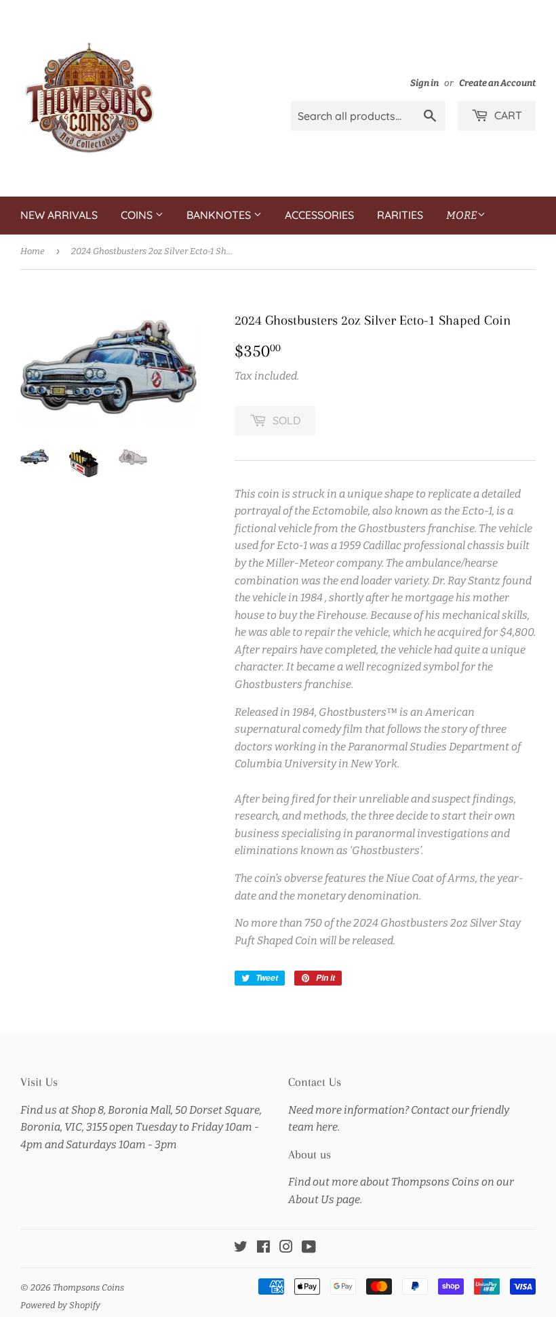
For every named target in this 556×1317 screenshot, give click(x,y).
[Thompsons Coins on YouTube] (309, 1248)
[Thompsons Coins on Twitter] (240, 1248)
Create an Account (497, 83)
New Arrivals (59, 215)
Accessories (319, 215)
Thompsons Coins (88, 1287)
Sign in (424, 83)
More (461, 215)
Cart (507, 115)
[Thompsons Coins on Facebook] (263, 1248)
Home (32, 251)
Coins (138, 215)
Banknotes (220, 215)
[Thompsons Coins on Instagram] (286, 1248)
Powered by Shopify (60, 1305)
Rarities (400, 215)
